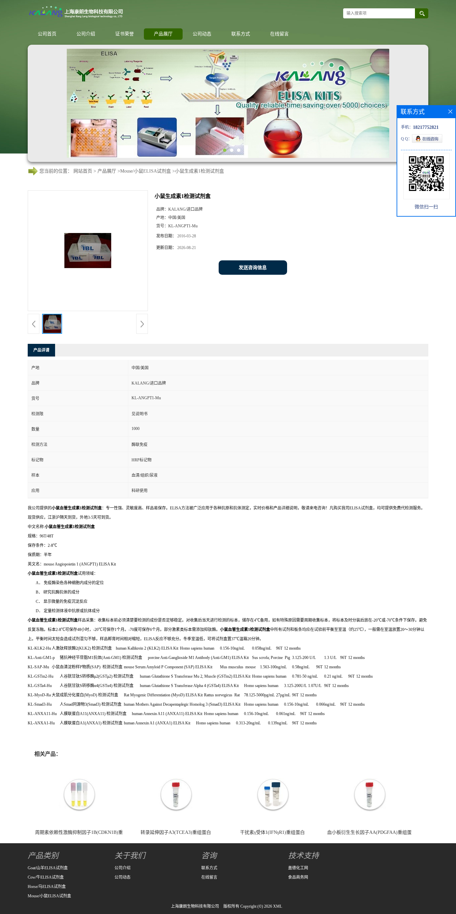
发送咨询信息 (253, 267)
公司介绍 (85, 33)
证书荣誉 (124, 33)
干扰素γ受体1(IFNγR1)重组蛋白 (272, 832)
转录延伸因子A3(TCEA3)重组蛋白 (176, 832)
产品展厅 (163, 33)
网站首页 (82, 171)
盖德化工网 (298, 868)
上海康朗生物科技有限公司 (195, 906)
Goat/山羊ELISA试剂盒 (48, 868)
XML (277, 906)
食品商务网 (298, 877)
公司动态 (202, 33)
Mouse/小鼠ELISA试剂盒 (145, 171)
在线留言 (279, 33)
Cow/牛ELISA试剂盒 (46, 877)
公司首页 (47, 33)
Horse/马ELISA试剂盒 (47, 886)
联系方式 (240, 33)
